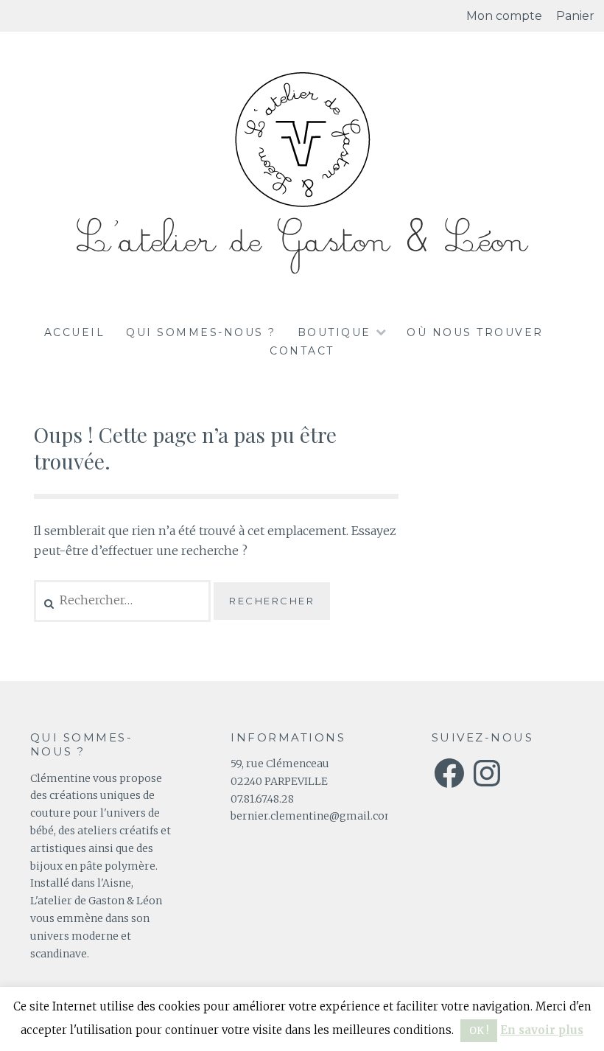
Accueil (74, 332)
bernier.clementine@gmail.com (313, 816)
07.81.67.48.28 (262, 799)
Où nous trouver (475, 332)
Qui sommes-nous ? (201, 332)
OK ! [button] (478, 1030)
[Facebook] (449, 773)
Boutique (334, 332)
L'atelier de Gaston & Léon (302, 240)
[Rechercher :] (124, 600)
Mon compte (504, 16)
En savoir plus (541, 1030)
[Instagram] (487, 773)
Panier (575, 16)
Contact (302, 350)
